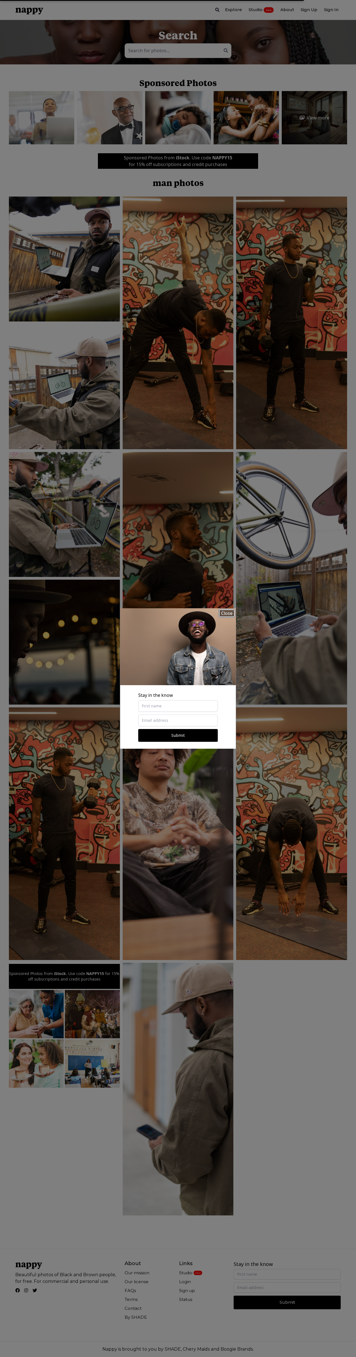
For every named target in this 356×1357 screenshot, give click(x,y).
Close (227, 613)
